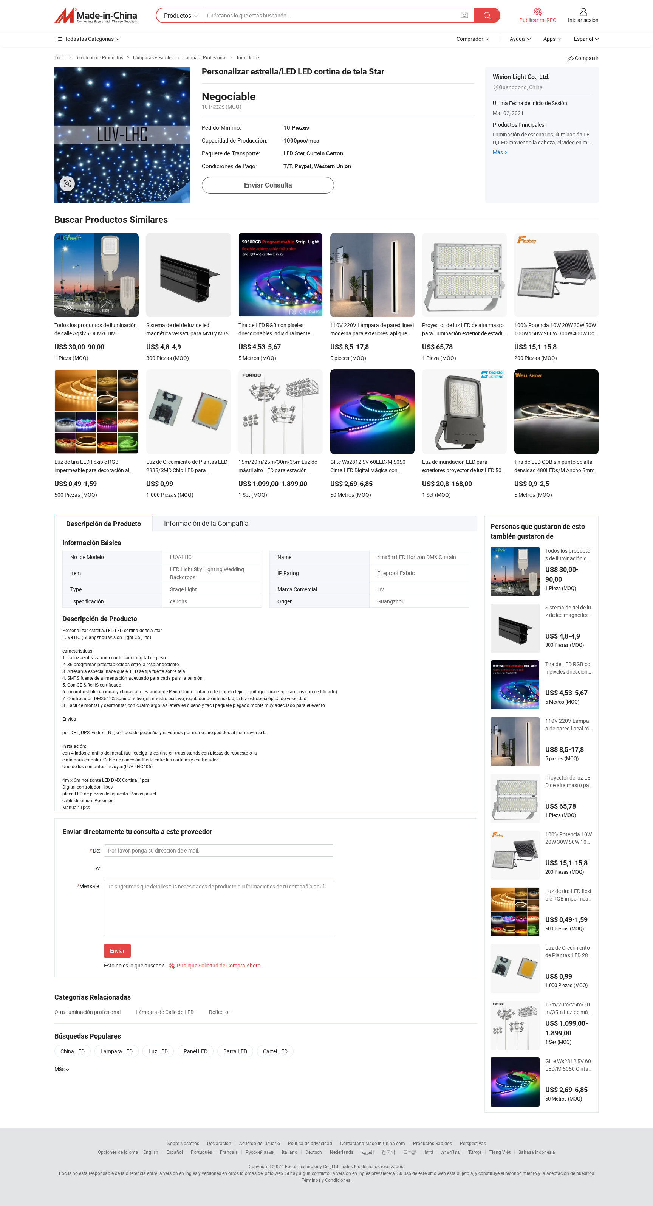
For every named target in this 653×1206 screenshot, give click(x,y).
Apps (549, 38)
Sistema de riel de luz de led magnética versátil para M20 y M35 (569, 611)
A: (98, 868)
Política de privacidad (310, 1143)
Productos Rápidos (432, 1143)
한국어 (388, 1152)
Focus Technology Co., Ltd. (312, 1166)
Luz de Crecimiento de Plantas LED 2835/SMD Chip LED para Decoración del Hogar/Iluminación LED (568, 951)
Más (498, 152)
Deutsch (313, 1152)
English (150, 1152)
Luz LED (158, 1051)
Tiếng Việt (500, 1152)
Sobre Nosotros (183, 1143)
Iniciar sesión (583, 19)
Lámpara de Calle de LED (165, 1011)
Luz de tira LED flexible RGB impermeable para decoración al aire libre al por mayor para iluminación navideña (569, 894)
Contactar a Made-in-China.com (372, 1143)
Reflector (219, 1011)
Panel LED (195, 1051)
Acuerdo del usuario (259, 1143)
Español (174, 1152)
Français (229, 1152)
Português (201, 1152)
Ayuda (517, 38)
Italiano (289, 1152)
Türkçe (474, 1152)
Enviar (117, 950)
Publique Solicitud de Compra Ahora (215, 965)
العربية (367, 1152)
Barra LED (235, 1051)
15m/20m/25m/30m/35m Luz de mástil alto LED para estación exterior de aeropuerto (569, 1008)
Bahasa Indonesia (536, 1152)
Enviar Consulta (268, 185)
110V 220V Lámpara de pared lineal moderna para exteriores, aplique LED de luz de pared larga (569, 724)
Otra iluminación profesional (87, 1011)
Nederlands (341, 1152)
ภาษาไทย (450, 1152)
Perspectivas (473, 1143)
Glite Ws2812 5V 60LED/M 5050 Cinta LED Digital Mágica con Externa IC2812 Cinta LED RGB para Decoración (569, 1065)
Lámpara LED (117, 1051)
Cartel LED (275, 1051)
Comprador (469, 38)
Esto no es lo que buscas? (134, 965)
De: (95, 850)
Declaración (219, 1143)
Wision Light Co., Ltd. (521, 77)
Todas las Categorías (89, 38)
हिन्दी (429, 1152)
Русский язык (260, 1152)
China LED (72, 1051)
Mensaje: (88, 886)
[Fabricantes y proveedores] (95, 15)
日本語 (410, 1152)
